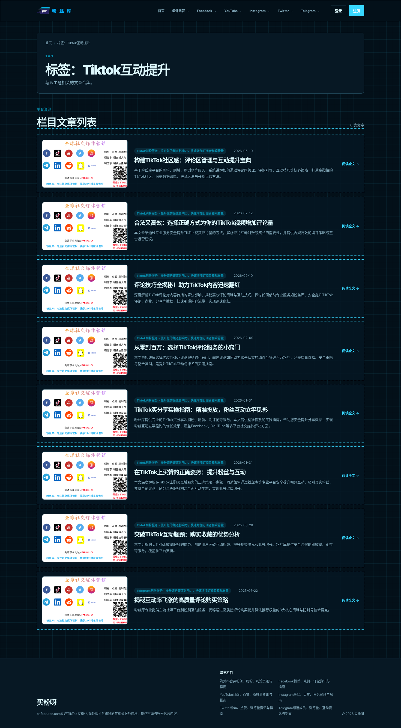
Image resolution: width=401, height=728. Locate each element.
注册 (356, 10)
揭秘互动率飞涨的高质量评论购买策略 (181, 599)
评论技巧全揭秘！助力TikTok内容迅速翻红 (187, 284)
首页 (161, 11)
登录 (338, 10)
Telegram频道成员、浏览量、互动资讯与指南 (305, 711)
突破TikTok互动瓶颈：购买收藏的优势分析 (187, 534)
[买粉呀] (55, 11)
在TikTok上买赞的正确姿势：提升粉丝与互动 (190, 472)
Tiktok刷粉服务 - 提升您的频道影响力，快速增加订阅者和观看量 (180, 151)
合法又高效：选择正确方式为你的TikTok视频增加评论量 (203, 222)
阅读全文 (350, 164)
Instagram (258, 11)
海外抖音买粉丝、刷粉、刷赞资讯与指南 (246, 684)
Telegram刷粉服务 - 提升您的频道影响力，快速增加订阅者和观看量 (183, 591)
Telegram (308, 11)
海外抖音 (178, 11)
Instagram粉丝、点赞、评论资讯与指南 (306, 697)
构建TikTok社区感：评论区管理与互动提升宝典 (192, 160)
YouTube (231, 11)
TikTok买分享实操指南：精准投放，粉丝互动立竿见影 (201, 409)
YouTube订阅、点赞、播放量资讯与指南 (246, 697)
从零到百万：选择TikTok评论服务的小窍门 (187, 347)
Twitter (283, 11)
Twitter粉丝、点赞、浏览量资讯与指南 (246, 711)
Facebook (204, 11)
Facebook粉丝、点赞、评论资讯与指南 (304, 684)
